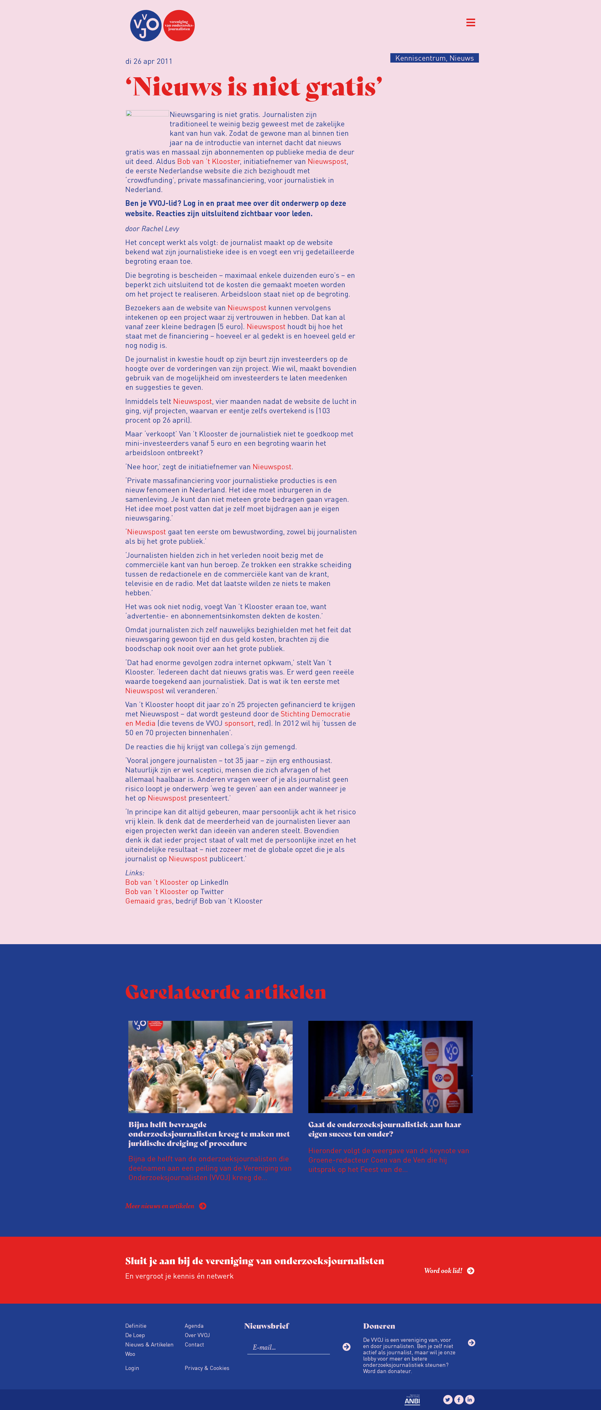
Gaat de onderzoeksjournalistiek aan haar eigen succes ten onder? (384, 1128)
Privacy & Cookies (207, 1367)
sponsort (239, 723)
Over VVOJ (197, 1334)
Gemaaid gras (148, 900)
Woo (130, 1353)
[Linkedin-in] (470, 1399)
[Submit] (346, 1347)
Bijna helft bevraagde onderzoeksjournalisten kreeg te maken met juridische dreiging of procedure (209, 1133)
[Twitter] (448, 1399)
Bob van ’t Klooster (208, 161)
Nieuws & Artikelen (149, 1344)
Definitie (135, 1325)
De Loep (135, 1334)
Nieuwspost (327, 161)
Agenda (194, 1325)
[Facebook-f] (459, 1399)
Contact (194, 1344)
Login (132, 1367)
